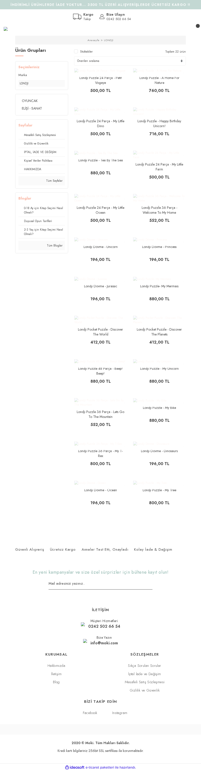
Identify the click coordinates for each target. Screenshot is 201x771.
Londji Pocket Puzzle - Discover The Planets (159, 332)
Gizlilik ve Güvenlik (145, 690)
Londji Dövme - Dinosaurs (159, 450)
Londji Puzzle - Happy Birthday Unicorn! (159, 123)
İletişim (56, 674)
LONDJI (108, 40)
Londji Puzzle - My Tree (159, 490)
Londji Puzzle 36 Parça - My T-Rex (100, 453)
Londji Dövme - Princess (159, 246)
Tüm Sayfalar (54, 181)
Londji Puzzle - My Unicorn (159, 368)
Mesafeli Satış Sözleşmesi (145, 682)
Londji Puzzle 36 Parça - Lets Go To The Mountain (100, 414)
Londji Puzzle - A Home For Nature (159, 80)
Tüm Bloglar (54, 245)
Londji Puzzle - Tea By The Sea (100, 160)
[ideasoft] (75, 767)
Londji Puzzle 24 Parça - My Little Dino (100, 123)
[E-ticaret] (100, 767)
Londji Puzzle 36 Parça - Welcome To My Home (159, 210)
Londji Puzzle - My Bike (159, 407)
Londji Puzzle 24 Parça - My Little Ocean (100, 210)
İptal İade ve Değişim (144, 674)
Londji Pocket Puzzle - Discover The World (100, 332)
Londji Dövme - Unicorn (101, 246)
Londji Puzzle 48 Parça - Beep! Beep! (100, 371)
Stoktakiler (86, 51)
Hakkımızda (56, 665)
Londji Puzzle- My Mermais (159, 286)
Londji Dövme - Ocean (100, 490)
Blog (56, 682)
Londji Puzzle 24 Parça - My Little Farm (159, 167)
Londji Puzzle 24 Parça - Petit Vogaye (100, 80)
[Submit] (150, 584)
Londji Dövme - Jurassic (100, 286)
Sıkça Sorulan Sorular (144, 665)
